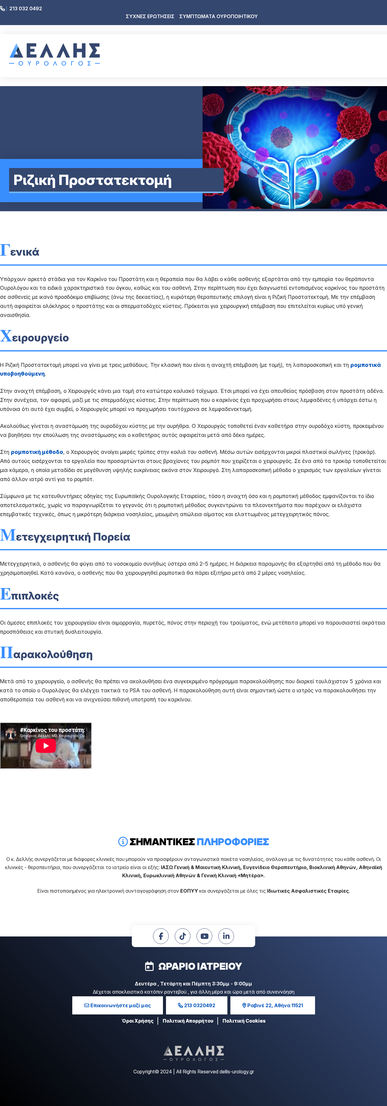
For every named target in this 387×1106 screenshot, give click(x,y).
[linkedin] (226, 936)
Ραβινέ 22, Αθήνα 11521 (274, 1005)
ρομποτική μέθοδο (37, 452)
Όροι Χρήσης (138, 1021)
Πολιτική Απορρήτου (188, 1021)
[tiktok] (182, 936)
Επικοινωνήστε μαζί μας (120, 1005)
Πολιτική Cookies (244, 1021)
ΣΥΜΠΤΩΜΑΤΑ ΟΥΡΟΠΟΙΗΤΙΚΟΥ (218, 16)
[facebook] (161, 936)
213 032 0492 (25, 8)
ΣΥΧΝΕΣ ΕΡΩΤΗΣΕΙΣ (150, 16)
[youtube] (204, 936)
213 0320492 (199, 1005)
